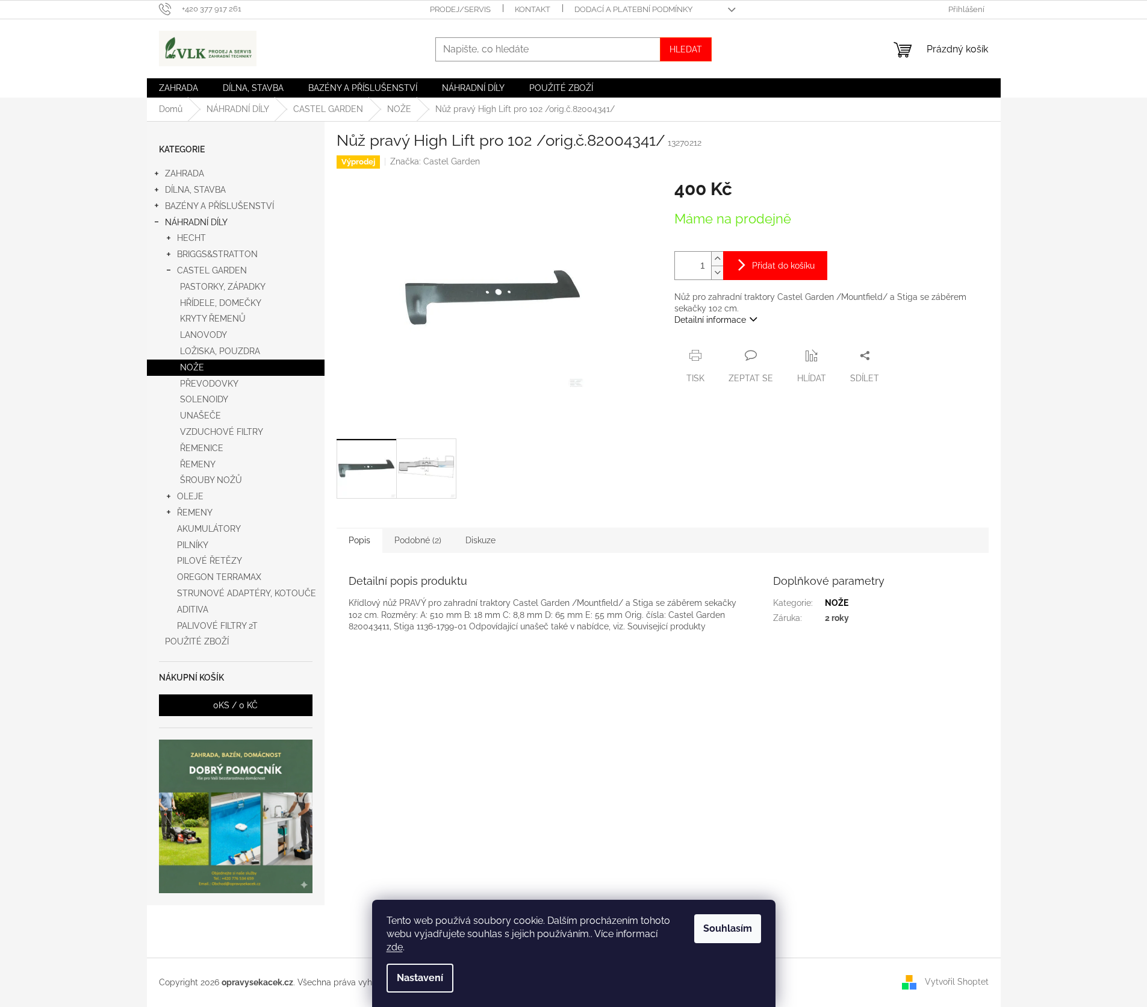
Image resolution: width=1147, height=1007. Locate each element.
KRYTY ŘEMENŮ (213, 318)
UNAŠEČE (200, 415)
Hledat (686, 49)
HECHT (191, 238)
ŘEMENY (198, 464)
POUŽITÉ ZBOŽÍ (197, 641)
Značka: (435, 161)
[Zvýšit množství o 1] (717, 259)
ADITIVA (192, 609)
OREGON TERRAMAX (219, 577)
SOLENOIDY (204, 399)
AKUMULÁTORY (209, 529)
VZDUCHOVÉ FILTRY (221, 432)
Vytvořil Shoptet (957, 982)
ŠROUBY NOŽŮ (211, 480)
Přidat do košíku (783, 265)
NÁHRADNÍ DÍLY (196, 222)
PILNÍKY (192, 545)
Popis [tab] (359, 540)
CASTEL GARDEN (212, 270)
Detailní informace (710, 320)
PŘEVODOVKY (209, 383)
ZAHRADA (184, 173)
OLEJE (190, 496)
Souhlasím (727, 928)
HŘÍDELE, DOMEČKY (220, 303)
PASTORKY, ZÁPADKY (223, 287)
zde (395, 947)
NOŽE (192, 367)
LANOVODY (203, 335)
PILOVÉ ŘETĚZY (209, 561)
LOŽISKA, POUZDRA (220, 351)
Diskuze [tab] (480, 540)
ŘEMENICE (201, 448)
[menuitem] (178, 88)
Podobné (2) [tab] (417, 540)
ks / (235, 705)
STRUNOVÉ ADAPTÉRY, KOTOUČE (246, 593)
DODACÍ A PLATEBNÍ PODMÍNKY (633, 9)
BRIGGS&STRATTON (217, 254)
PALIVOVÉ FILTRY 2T (217, 626)
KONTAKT (532, 9)
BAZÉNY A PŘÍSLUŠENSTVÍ (219, 206)
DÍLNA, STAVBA (195, 190)
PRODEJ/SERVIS (460, 9)
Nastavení (420, 978)
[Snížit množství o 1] (717, 272)
